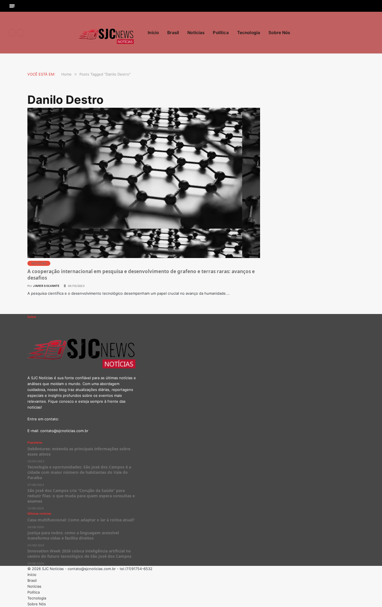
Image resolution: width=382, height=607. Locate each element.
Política (220, 32)
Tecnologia (248, 32)
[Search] (371, 6)
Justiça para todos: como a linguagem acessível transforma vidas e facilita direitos (73, 535)
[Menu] (12, 6)
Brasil (173, 32)
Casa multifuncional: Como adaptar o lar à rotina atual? (81, 519)
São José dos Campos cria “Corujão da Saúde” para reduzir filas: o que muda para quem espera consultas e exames (81, 496)
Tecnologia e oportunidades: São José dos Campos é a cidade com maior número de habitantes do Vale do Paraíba (79, 472)
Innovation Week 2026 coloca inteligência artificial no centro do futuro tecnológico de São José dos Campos (79, 553)
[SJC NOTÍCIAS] (106, 33)
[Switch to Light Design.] (371, 33)
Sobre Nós (279, 32)
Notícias (195, 32)
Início (153, 32)
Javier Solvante (46, 285)
